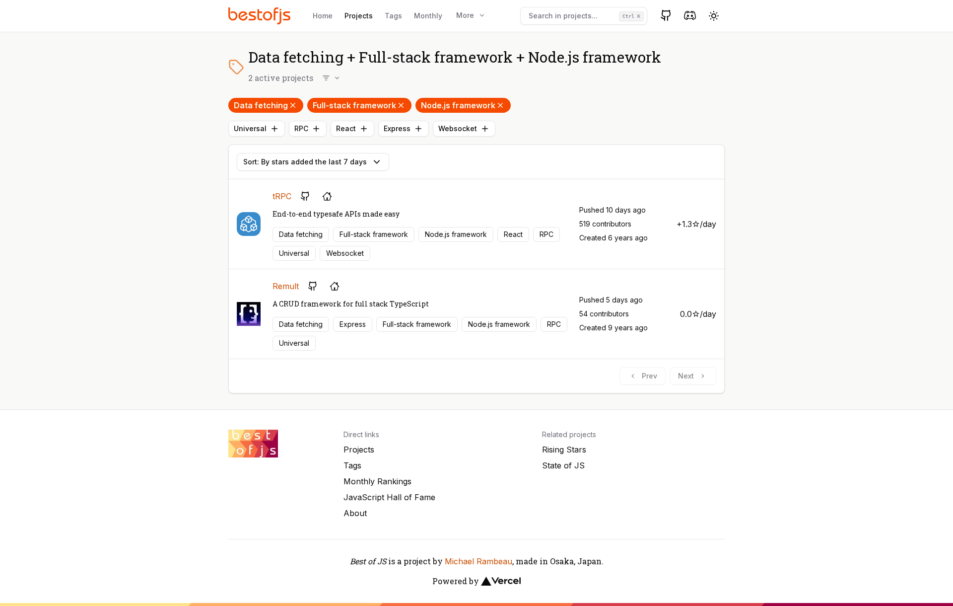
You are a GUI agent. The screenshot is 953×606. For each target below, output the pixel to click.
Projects (358, 15)
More (465, 15)
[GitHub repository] (305, 196)
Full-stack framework (354, 105)
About (355, 513)
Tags (393, 15)
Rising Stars (564, 449)
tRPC (281, 196)
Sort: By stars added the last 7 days (305, 161)
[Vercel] (501, 581)
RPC (301, 128)
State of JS (563, 465)
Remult (285, 286)
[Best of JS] (260, 15)
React (346, 128)
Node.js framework (458, 105)
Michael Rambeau (478, 561)
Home (323, 15)
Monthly (428, 15)
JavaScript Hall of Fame (389, 497)
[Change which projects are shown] (331, 78)
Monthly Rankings (377, 481)
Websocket (457, 128)
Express (397, 128)
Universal (250, 128)
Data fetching (261, 105)
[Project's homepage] (327, 196)
